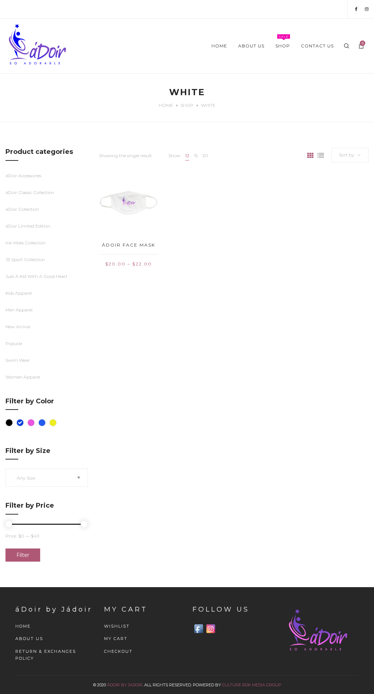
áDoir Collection (22, 209)
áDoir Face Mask (128, 245)
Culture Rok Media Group (251, 684)
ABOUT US (29, 638)
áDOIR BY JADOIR (124, 684)
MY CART (115, 638)
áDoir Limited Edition (27, 226)
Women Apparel (22, 377)
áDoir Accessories (23, 175)
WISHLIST (117, 626)
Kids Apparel (18, 293)
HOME (23, 626)
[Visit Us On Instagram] (211, 628)
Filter (22, 555)
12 (187, 155)
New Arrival (17, 326)
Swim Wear (17, 360)
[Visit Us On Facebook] (198, 628)
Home (166, 105)
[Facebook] (356, 9)
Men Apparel (19, 310)
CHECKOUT (118, 651)
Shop (187, 105)
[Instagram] (367, 9)
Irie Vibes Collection (25, 242)
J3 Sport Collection (25, 259)
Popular (14, 343)
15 (196, 155)
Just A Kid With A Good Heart (36, 276)
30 (205, 155)
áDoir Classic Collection (29, 192)
